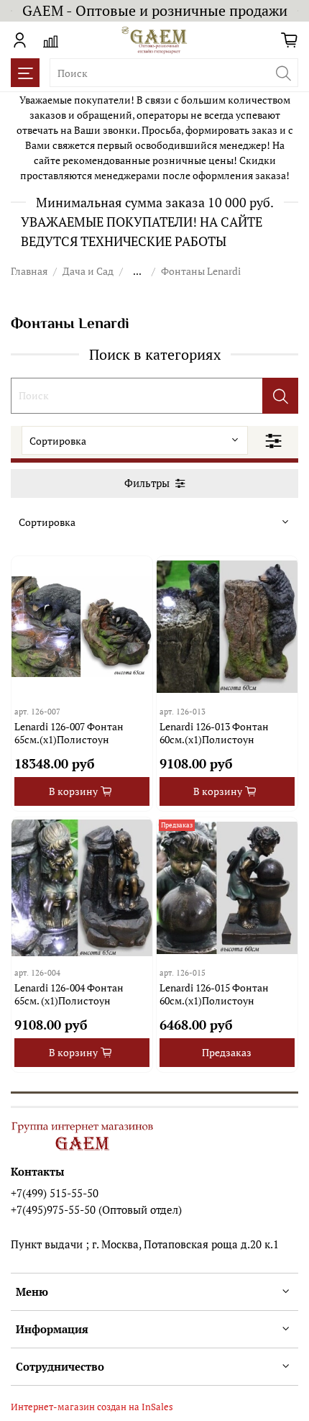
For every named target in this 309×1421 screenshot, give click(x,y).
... (137, 271)
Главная (29, 271)
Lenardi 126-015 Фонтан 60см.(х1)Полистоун (214, 994)
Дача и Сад (88, 271)
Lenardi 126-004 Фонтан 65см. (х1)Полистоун (69, 994)
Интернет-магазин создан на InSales (92, 1407)
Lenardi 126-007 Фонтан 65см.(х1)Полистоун (69, 732)
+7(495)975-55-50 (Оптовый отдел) (96, 1209)
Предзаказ (227, 1052)
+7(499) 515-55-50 (54, 1193)
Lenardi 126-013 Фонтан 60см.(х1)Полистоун (214, 732)
